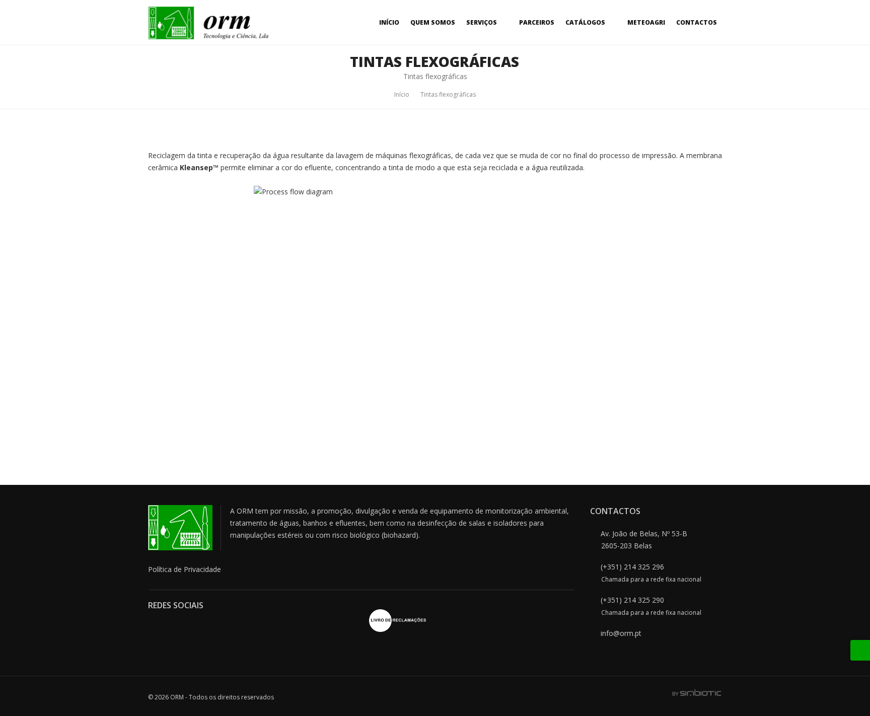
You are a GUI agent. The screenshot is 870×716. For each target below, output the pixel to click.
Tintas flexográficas (448, 94)
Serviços (481, 22)
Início (389, 22)
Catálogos (585, 22)
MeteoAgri (646, 22)
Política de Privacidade (184, 569)
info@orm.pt (621, 633)
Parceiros (536, 22)
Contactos (696, 22)
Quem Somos (432, 22)
